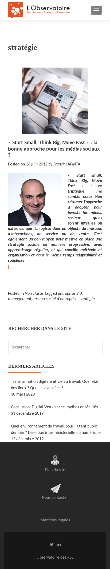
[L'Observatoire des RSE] (39, 10)
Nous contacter (55, 498)
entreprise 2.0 (70, 294)
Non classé (34, 294)
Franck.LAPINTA (66, 164)
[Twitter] (51, 544)
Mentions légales (55, 520)
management (19, 299)
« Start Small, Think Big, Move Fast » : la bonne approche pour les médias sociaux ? (54, 149)
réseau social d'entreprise (55, 299)
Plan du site (55, 470)
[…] (11, 267)
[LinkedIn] (59, 544)
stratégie (87, 299)
